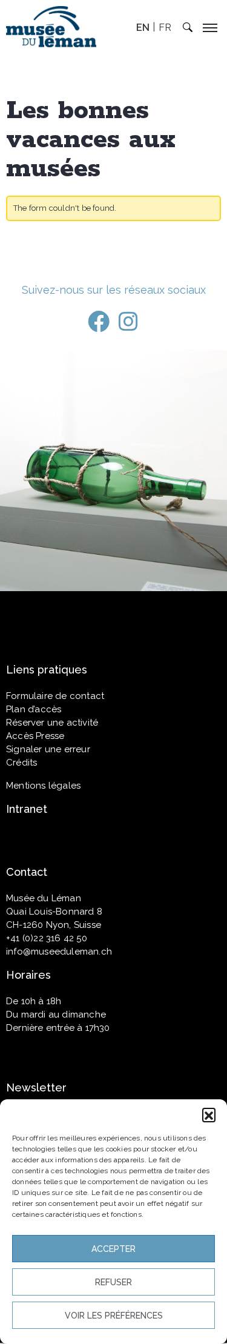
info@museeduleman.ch (59, 951)
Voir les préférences (114, 1315)
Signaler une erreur (48, 749)
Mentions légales (43, 785)
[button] (209, 1114)
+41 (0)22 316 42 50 (46, 938)
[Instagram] (128, 322)
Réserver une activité (52, 722)
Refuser (113, 1282)
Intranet (26, 809)
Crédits (21, 762)
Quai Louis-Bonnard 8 (54, 911)
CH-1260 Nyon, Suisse (53, 924)
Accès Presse (35, 735)
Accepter (113, 1249)
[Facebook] (99, 322)
